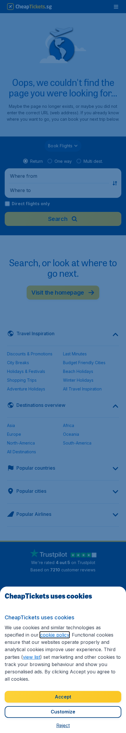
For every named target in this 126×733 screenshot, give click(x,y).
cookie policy (54, 635)
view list (31, 657)
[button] (63, 725)
